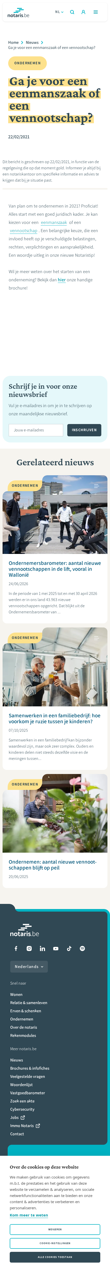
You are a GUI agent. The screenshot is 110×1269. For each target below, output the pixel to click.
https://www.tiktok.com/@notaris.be (69, 948)
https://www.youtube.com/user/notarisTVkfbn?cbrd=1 (56, 948)
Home (13, 42)
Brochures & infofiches (29, 1068)
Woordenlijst (21, 1084)
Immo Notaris (22, 1125)
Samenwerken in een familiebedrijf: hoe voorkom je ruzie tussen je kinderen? (55, 718)
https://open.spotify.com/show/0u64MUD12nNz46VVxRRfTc (82, 948)
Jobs (14, 1117)
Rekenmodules (23, 1035)
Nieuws (32, 42)
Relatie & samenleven (28, 1002)
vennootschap (23, 230)
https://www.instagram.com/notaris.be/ (29, 948)
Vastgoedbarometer (27, 1092)
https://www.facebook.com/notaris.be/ (16, 948)
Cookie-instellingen (55, 1243)
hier (62, 280)
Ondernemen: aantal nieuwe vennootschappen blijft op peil (53, 865)
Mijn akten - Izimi (83, 12)
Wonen (16, 994)
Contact (17, 1133)
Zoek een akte (22, 1101)
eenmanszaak (54, 222)
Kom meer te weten (29, 1215)
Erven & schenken (25, 1010)
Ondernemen (21, 1019)
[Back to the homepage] (18, 12)
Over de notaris (23, 1027)
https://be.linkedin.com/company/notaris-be (42, 948)
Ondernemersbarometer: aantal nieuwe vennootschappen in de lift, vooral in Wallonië (55, 569)
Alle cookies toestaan (55, 1257)
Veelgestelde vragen (27, 1076)
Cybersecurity (22, 1109)
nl (57, 12)
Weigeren (55, 1229)
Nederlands (27, 966)
